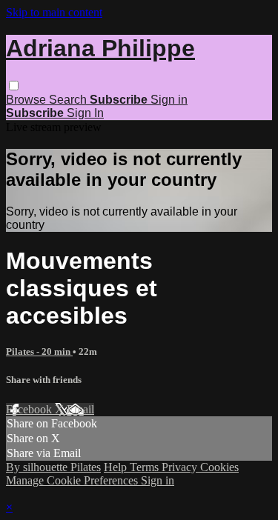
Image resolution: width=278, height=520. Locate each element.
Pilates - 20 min (39, 351)
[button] (14, 85)
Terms (146, 467)
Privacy (181, 467)
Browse (27, 99)
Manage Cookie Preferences (73, 480)
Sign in (169, 99)
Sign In (85, 113)
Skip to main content (54, 12)
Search (69, 99)
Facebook (30, 409)
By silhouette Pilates (53, 467)
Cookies (219, 467)
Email (80, 409)
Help (117, 467)
